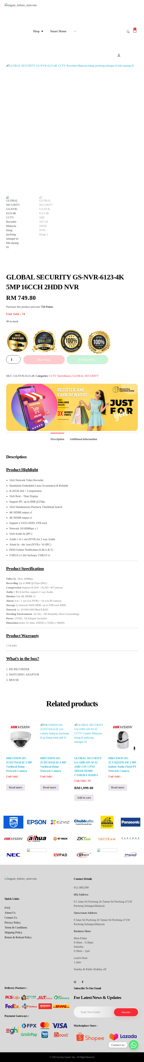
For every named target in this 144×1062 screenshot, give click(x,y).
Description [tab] (57, 439)
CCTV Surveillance (60, 375)
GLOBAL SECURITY (85, 375)
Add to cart (84, 797)
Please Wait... (44, 359)
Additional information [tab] (83, 439)
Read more (15, 787)
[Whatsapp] (133, 1045)
